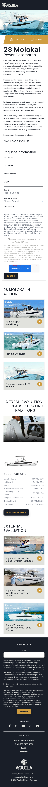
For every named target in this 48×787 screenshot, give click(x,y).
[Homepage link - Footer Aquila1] (24, 768)
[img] (24, 429)
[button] (44, 5)
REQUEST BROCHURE (24, 740)
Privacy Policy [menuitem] (17, 774)
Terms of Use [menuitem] (29, 774)
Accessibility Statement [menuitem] (23, 777)
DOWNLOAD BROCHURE (16, 141)
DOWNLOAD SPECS (16, 512)
